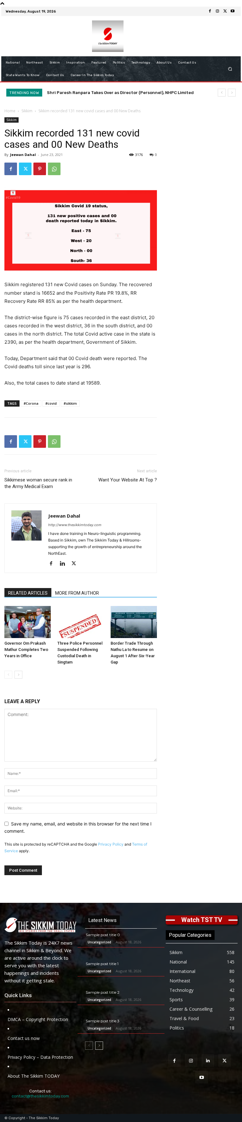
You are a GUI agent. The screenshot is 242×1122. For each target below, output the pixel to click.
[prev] (222, 93)
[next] (232, 93)
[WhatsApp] (54, 169)
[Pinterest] (39, 169)
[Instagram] (217, 11)
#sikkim (70, 403)
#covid (51, 403)
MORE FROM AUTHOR (77, 593)
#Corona (31, 403)
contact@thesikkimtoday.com (40, 1096)
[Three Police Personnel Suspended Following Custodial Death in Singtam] (80, 622)
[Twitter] (225, 11)
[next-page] (18, 675)
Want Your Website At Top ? (127, 480)
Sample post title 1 (102, 963)
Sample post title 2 (102, 992)
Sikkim (26, 111)
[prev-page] (8, 675)
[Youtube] (232, 11)
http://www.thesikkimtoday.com (74, 525)
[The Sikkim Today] (40, 924)
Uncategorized (99, 942)
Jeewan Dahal (23, 154)
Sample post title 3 (102, 1021)
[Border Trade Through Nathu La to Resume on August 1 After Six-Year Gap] (134, 622)
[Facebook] (210, 11)
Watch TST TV (201, 920)
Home (9, 111)
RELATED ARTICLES (28, 593)
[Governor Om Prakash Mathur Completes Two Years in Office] (27, 622)
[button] (230, 69)
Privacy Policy (111, 844)
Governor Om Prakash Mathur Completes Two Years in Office (26, 649)
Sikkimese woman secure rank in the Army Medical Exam (38, 483)
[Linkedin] (65, 564)
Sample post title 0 (103, 934)
